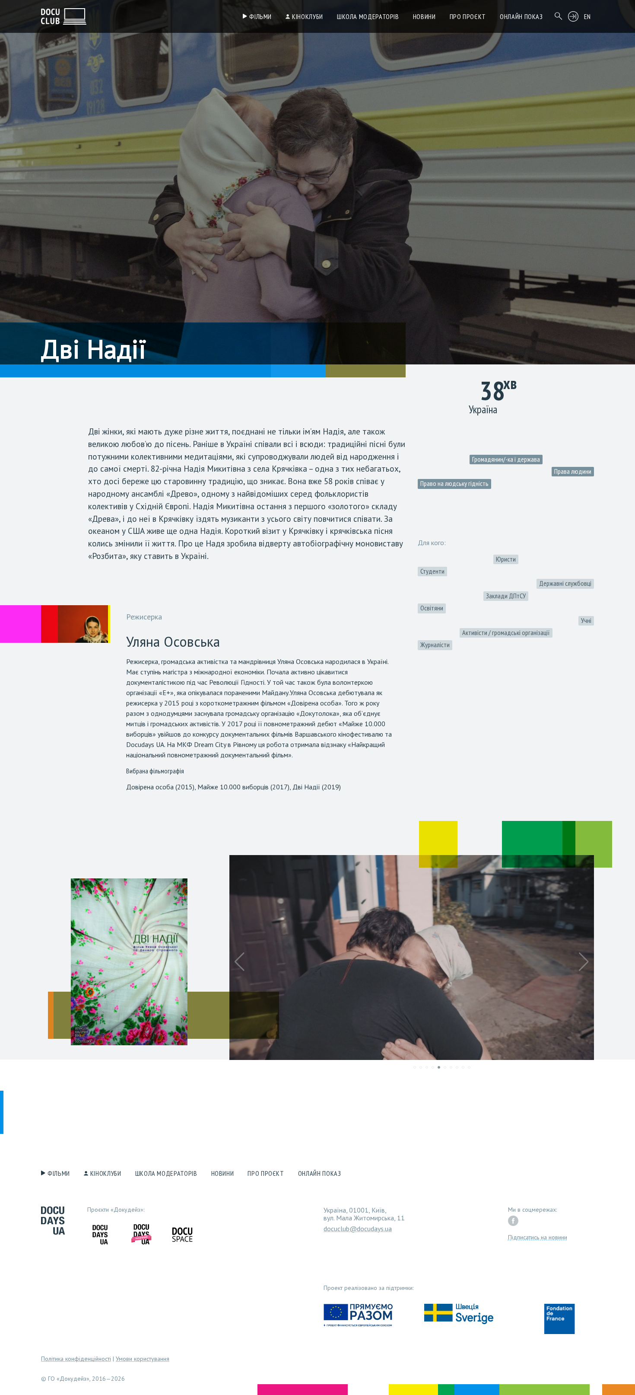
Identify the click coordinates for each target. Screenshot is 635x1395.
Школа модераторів (368, 16)
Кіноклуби (307, 16)
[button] (239, 961)
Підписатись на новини (537, 1237)
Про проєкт (468, 16)
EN (587, 16)
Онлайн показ (521, 16)
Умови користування (142, 1359)
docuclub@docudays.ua (358, 1228)
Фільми (260, 16)
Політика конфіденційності (76, 1359)
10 (469, 1067)
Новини (424, 16)
